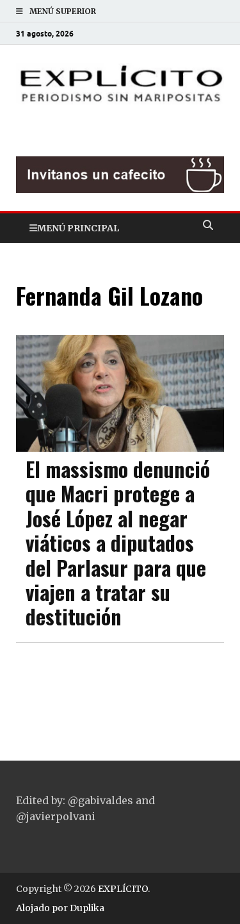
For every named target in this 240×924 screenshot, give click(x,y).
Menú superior (62, 11)
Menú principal (78, 228)
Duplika (87, 908)
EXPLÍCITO (123, 889)
